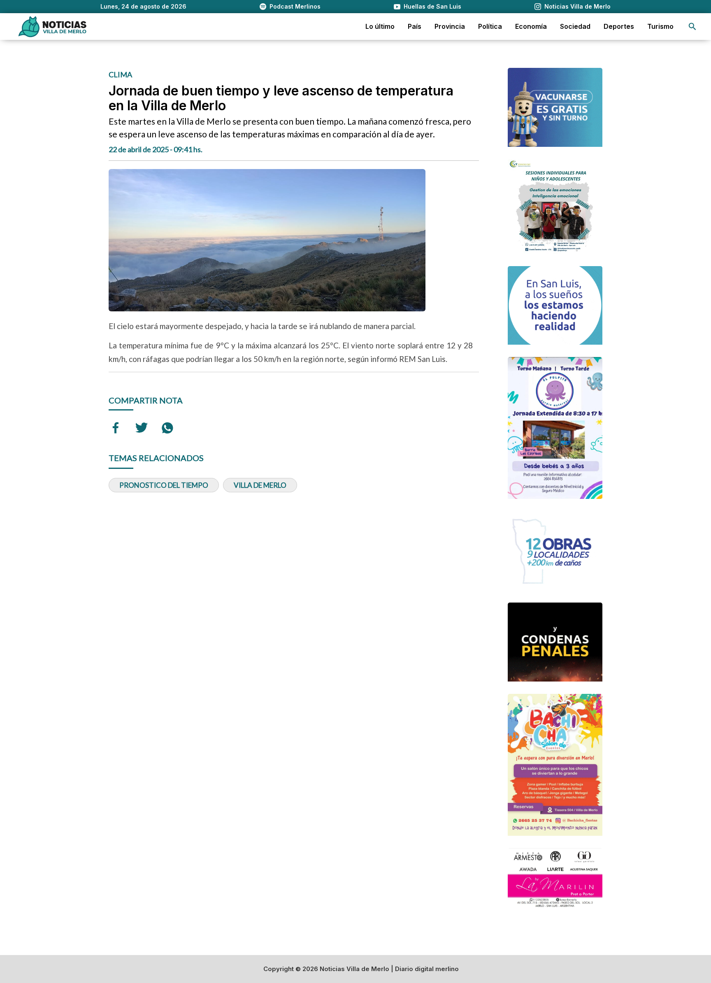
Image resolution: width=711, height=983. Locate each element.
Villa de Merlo (260, 485)
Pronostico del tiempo (163, 485)
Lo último (380, 26)
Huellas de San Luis (432, 6)
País (414, 26)
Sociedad (575, 26)
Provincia (449, 26)
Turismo (660, 26)
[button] (692, 26)
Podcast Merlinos (295, 6)
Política (490, 26)
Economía (531, 26)
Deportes (619, 26)
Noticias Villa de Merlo (577, 6)
